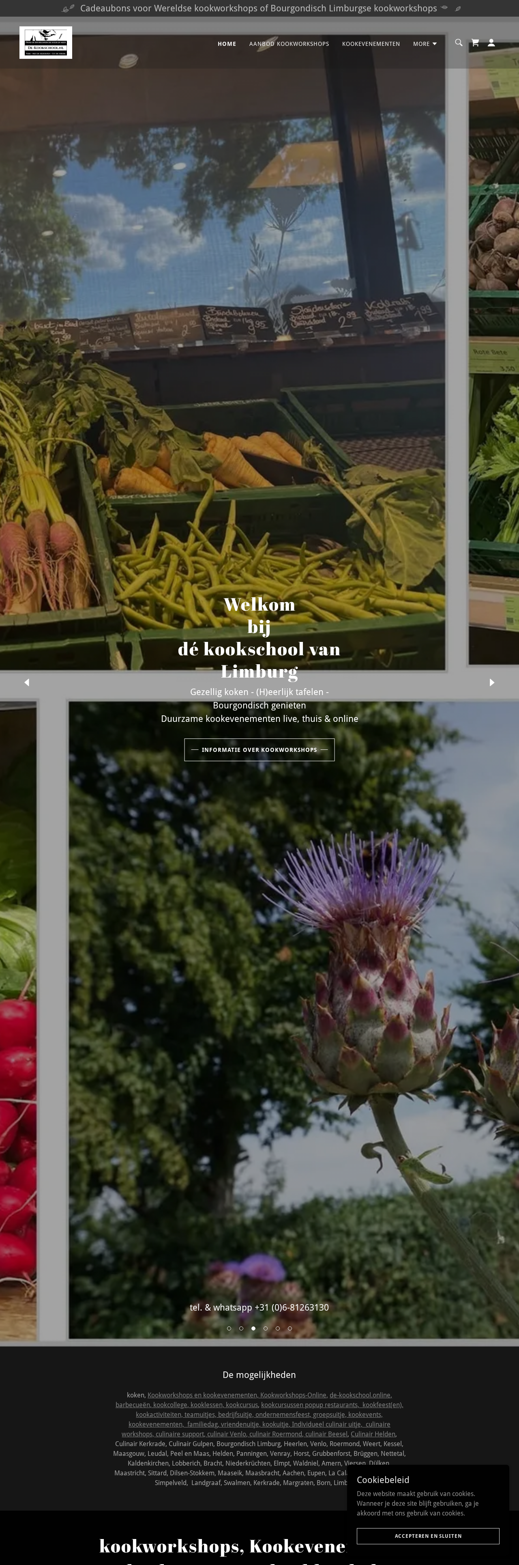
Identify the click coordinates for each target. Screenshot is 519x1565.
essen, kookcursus (232, 1405)
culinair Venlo (226, 1434)
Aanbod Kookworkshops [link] (289, 44)
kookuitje (275, 1424)
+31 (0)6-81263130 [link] (292, 1307)
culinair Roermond (275, 1434)
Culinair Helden (373, 1434)
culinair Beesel (326, 1434)
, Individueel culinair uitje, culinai (336, 1424)
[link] (45, 42)
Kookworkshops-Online (293, 1395)
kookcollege (170, 1405)
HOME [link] (227, 44)
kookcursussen (282, 1405)
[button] (229, 1328)
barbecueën (133, 1405)
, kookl (196, 1405)
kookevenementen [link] (371, 44)
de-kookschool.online (360, 1395)
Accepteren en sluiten (428, 1536)
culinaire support (180, 1434)
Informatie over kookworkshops (259, 750)
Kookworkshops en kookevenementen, (204, 1395)
